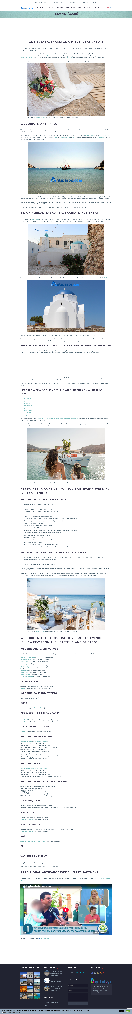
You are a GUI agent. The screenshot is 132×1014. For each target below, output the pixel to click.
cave (33, 56)
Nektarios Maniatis (40, 117)
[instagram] (98, 973)
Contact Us (94, 2)
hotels (61, 137)
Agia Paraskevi (28, 398)
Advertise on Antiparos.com (53, 1006)
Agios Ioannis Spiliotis (30, 401)
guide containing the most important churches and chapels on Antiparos (57, 418)
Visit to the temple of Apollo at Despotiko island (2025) (56, 973)
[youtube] (103, 973)
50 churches (35, 219)
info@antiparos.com (41, 2)
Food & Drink (76, 7)
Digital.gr (97, 988)
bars (74, 137)
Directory (87, 7)
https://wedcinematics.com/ (39, 768)
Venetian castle (44, 56)
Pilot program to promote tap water (55, 981)
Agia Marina (106, 278)
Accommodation (62, 7)
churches (23, 56)
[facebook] (92, 973)
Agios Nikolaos (28, 410)
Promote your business (74, 2)
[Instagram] (57, 2)
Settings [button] (121, 1011)
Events (96, 7)
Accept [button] (127, 1011)
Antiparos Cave (89, 135)
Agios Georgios (28, 405)
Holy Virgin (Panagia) (29, 412)
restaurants (66, 137)
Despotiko (101, 137)
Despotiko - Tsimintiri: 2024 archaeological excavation (56, 988)
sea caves (69, 58)
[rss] (101, 973)
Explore (51, 7)
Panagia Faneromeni (29, 415)
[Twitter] (55, 2)
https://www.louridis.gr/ (37, 708)
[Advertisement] (66, 29)
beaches (107, 135)
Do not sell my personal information (11, 1012)
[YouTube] (61, 2)
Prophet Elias (27, 403)
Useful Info (40, 7)
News (104, 7)
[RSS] (59, 2)
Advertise (85, 2)
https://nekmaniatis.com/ (40, 741)
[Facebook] (52, 2)
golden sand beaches (26, 58)
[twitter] (95, 973)
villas (55, 137)
